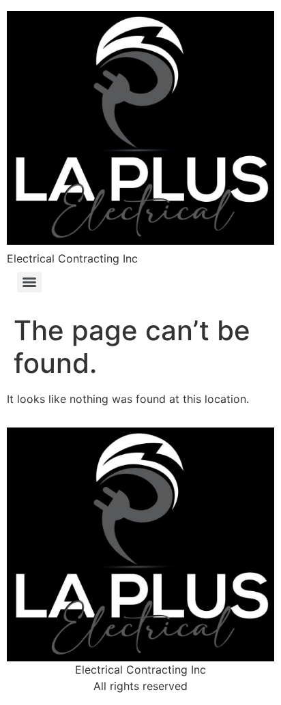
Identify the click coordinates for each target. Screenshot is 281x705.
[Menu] (29, 282)
